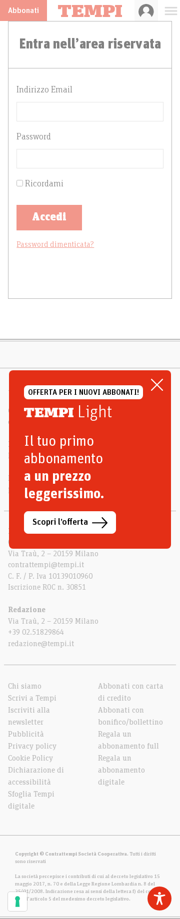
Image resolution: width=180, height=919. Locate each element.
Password (33, 136)
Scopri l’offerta (60, 522)
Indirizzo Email (44, 89)
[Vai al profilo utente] (146, 10)
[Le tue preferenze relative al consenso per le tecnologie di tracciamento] (17, 901)
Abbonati (23, 10)
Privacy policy (32, 746)
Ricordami (43, 183)
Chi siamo (25, 686)
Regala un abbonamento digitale (121, 770)
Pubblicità (26, 734)
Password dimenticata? (55, 244)
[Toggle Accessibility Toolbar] (159, 899)
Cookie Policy (30, 758)
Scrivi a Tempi (32, 698)
